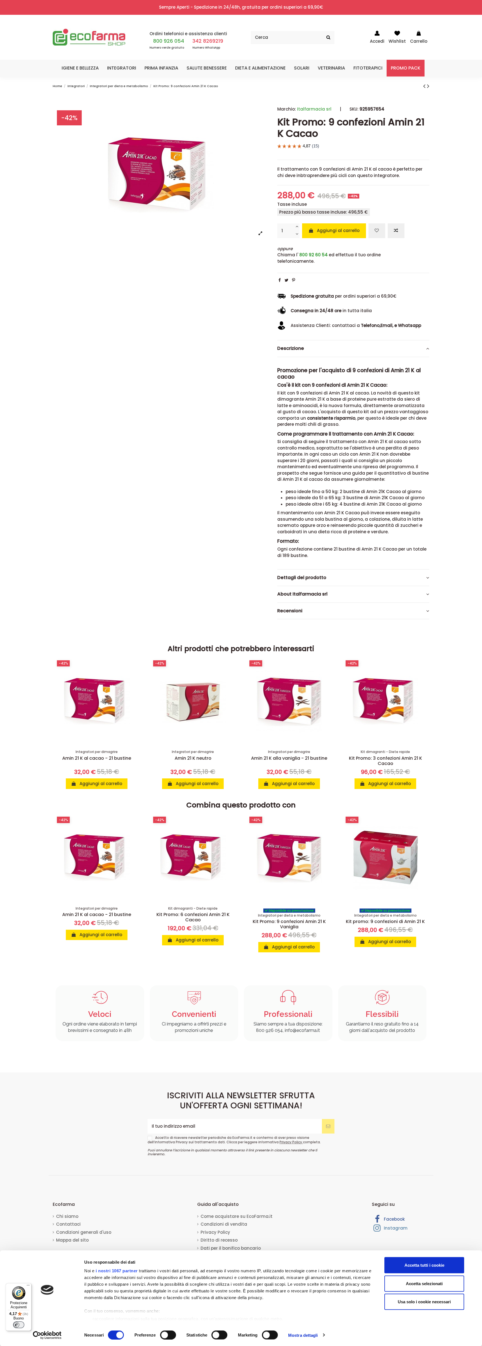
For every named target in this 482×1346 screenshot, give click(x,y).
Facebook (394, 1219)
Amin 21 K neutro (193, 758)
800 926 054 (168, 40)
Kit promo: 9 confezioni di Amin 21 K (385, 921)
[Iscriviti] (328, 1126)
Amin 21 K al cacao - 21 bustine (96, 758)
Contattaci (68, 1224)
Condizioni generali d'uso (83, 1232)
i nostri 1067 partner (117, 1270)
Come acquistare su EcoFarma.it (237, 1216)
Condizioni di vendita (224, 1224)
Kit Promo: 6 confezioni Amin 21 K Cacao (193, 917)
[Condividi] (279, 280)
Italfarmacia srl (314, 109)
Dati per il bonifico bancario (231, 1248)
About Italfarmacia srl (302, 594)
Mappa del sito (72, 1240)
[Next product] (428, 86)
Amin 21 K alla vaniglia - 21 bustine (289, 758)
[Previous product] (425, 86)
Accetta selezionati (424, 1283)
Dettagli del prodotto (301, 578)
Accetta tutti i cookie (424, 1265)
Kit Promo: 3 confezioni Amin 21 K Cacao (385, 761)
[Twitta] (286, 280)
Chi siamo (67, 1216)
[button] (80, 68)
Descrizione (290, 348)
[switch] (168, 1334)
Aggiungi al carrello (338, 230)
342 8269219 (207, 40)
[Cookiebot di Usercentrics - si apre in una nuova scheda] (47, 1335)
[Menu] (28, 1286)
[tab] (353, 348)
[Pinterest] (293, 280)
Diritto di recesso (219, 1240)
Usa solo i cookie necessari (424, 1301)
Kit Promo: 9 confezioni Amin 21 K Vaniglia (289, 924)
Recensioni (289, 611)
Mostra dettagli (303, 1335)
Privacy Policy (291, 1142)
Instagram (395, 1228)
